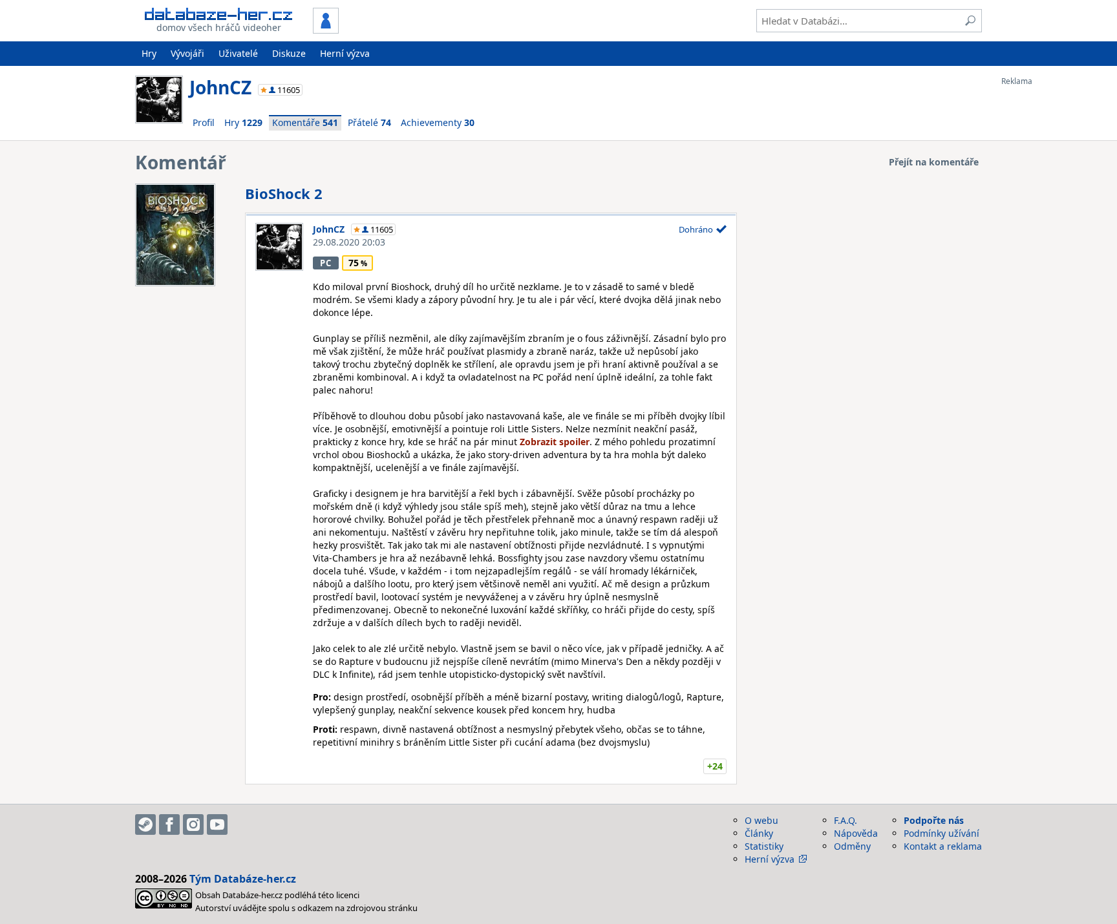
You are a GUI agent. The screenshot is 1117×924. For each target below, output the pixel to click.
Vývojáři (187, 53)
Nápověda (856, 833)
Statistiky (764, 846)
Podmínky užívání (941, 833)
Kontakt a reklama (943, 846)
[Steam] (145, 824)
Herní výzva (345, 53)
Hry (149, 53)
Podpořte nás (934, 820)
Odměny (852, 846)
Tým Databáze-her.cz (242, 879)
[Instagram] (193, 824)
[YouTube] (217, 824)
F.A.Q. (845, 820)
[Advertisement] (1053, 280)
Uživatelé (238, 53)
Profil (204, 122)
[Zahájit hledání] (970, 20)
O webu (761, 820)
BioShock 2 (284, 193)
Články (759, 833)
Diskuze (289, 53)
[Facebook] (169, 824)
